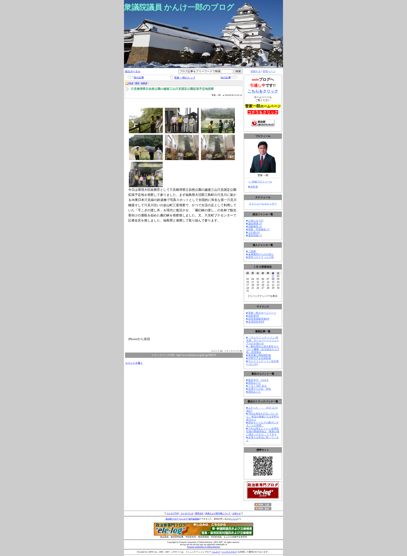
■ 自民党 (253, 186)
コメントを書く (134, 362)
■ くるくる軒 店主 (256, 385)
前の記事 (139, 77)
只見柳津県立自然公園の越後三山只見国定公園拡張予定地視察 (172, 88)
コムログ (216, 552)
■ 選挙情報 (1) (254, 235)
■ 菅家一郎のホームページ (261, 312)
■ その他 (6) (252, 232)
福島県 (144, 83)
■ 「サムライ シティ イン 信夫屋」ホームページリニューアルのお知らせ (262, 340)
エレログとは (187, 513)
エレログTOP (172, 513)
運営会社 (199, 513)
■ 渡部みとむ (253, 383)
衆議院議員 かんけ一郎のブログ (179, 7)
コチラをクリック (263, 112)
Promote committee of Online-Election (203, 547)
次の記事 (226, 77)
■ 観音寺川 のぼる (257, 380)
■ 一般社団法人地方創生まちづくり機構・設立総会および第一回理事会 (262, 349)
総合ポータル (132, 71)
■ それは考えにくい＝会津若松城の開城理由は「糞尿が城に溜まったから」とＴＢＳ (262, 431)
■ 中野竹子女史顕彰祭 (258, 358)
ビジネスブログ (229, 552)
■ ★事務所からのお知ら (260, 254)
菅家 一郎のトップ (184, 77)
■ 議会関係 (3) (254, 223)
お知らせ (236, 513)
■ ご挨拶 (251, 251)
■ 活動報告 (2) (254, 226)
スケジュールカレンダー (263, 203)
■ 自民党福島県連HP (257, 318)
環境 (137, 83)
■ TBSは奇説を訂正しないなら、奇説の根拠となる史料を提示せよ (262, 416)
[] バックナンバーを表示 (262, 296)
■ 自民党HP (252, 315)
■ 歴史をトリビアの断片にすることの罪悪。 (262, 424)
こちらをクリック (263, 91)
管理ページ (269, 71)
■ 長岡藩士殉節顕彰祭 (258, 355)
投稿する (256, 71)
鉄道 (131, 83)
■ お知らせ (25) (254, 220)
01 (273, 276)
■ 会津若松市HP (255, 321)
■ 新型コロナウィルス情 (260, 257)
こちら (234, 519)
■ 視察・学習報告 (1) (258, 229)
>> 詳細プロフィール (260, 181)
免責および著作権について (218, 513)
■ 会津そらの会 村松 (258, 388)
